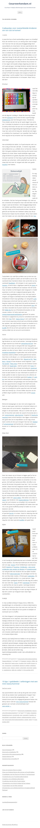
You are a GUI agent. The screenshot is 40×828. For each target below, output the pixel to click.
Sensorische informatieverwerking (27, 659)
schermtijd (23, 668)
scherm (17, 668)
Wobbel (35, 422)
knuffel (4, 328)
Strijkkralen (24, 567)
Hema (33, 285)
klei (25, 663)
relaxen (13, 668)
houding (4, 164)
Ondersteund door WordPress (10, 824)
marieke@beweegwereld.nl (9, 802)
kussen (33, 663)
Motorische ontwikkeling (25, 710)
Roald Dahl (13, 366)
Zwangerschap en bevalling (9, 759)
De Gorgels (5, 364)
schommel (29, 668)
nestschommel (9, 415)
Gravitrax (16, 567)
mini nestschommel (22, 702)
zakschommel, (19, 415)
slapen (4, 500)
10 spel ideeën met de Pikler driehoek (12, 785)
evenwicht (26, 715)
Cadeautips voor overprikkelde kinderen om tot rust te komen (19, 29)
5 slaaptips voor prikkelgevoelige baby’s (13, 779)
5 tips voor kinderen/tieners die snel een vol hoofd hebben (18, 772)
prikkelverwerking (26, 717)
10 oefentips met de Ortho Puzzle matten (13, 781)
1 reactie (4, 35)
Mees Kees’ (13, 364)
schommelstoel (8, 424)
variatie (26, 719)
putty (35, 299)
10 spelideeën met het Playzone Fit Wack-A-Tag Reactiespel (18, 774)
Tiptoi (32, 366)
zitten (30, 719)
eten (21, 715)
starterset (34, 368)
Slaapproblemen (6, 661)
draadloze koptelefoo (8, 352)
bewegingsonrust (7, 715)
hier (35, 216)
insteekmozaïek (31, 569)
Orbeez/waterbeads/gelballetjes (12, 314)
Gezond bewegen (7, 750)
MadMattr (12, 283)
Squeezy (4, 285)
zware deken (17, 498)
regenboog (26, 583)
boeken (29, 377)
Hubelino (9, 567)
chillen (33, 661)
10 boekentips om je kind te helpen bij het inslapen (16, 783)
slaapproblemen (24, 500)
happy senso (14, 663)
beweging (33, 713)
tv (2, 670)
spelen (34, 668)
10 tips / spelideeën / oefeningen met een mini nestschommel (20, 682)
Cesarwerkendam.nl (20, 3)
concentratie (15, 715)
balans (28, 713)
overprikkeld (15, 665)
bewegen (23, 661)
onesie (33, 393)
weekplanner (6, 120)
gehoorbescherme (27, 343)
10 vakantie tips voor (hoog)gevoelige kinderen (15, 776)
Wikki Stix (8, 310)
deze (33, 305)
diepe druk (8, 663)
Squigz (13, 565)
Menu (20, 12)
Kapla (15, 583)
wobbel (19, 670)
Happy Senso (20, 319)
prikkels (27, 665)
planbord (10, 117)
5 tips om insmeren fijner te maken (11, 770)
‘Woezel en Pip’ (28, 359)
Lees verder (6, 706)
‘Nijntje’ (8, 361)
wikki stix (14, 670)
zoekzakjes (31, 576)
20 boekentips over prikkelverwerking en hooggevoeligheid (18, 788)
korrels (11, 513)
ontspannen (8, 665)
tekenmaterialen (15, 574)
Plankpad (4, 790)
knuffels (21, 520)
